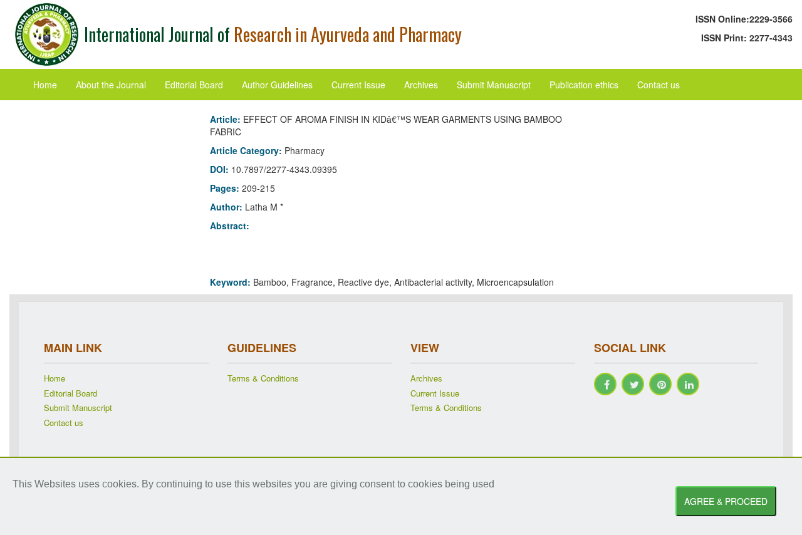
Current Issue (358, 84)
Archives (421, 84)
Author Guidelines (277, 84)
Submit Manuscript (494, 84)
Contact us (658, 84)
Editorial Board (194, 84)
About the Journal (111, 84)
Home (45, 84)
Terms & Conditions (263, 378)
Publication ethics (583, 84)
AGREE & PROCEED (726, 501)
